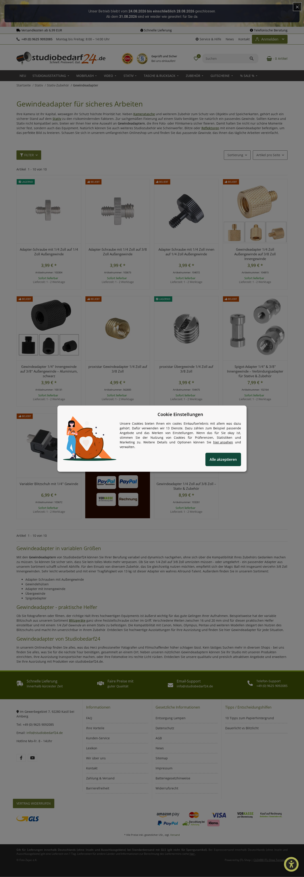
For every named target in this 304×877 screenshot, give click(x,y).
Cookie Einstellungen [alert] (180, 414)
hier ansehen (223, 442)
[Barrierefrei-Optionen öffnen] (291, 864)
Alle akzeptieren (223, 459)
